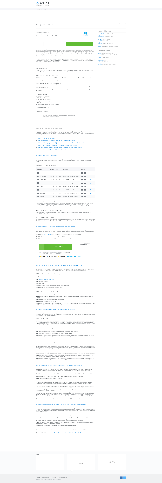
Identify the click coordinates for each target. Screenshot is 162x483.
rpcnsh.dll (99, 57)
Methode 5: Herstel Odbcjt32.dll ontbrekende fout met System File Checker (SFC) (60, 147)
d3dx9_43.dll (100, 39)
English (55, 432)
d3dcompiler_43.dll (101, 36)
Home (37, 477)
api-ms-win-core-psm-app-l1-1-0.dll (104, 58)
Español (64, 432)
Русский (82, 432)
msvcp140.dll (100, 35)
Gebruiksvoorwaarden (44, 477)
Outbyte (46, 49)
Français (68, 432)
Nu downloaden (79, 44)
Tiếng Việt (47, 434)
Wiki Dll (37, 454)
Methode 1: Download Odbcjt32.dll (47, 138)
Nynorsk (38, 434)
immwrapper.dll (100, 60)
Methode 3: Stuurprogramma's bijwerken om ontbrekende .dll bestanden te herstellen (62, 143)
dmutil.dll (99, 53)
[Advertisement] (81, 17)
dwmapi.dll (100, 64)
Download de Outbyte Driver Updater (47, 279)
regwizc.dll (99, 61)
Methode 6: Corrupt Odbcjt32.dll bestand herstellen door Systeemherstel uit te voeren (62, 150)
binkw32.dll (100, 40)
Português (77, 432)
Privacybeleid (65, 49)
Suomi (51, 434)
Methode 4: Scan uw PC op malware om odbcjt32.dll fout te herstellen (57, 145)
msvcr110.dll (100, 43)
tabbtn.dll (99, 65)
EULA (61, 49)
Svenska (42, 434)
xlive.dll (99, 37)
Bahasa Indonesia (88, 432)
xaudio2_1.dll (100, 63)
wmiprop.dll (100, 54)
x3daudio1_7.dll (100, 44)
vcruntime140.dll (101, 33)
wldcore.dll (99, 46)
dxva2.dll (99, 56)
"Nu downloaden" (42, 50)
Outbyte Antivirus (45, 344)
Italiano (72, 432)
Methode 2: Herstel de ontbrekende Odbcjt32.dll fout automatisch (56, 140)
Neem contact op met (62, 477)
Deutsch (60, 432)
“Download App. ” (47, 234)
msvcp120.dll (100, 42)
